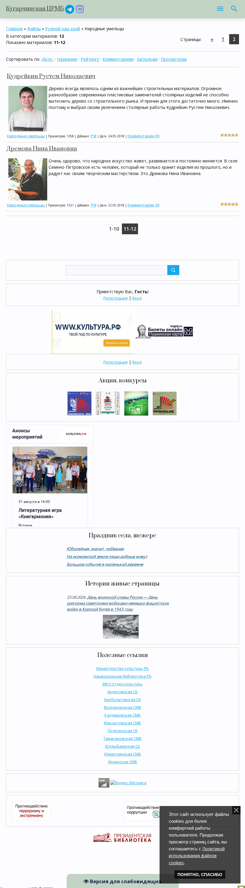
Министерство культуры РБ (122, 668)
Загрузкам (147, 59)
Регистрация (115, 298)
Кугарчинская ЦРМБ (35, 9)
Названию (67, 59)
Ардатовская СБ (122, 691)
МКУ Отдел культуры (122, 684)
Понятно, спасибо (199, 874)
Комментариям (118, 59)
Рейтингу (90, 59)
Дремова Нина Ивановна (42, 149)
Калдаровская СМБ (123, 715)
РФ (94, 136)
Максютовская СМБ (122, 723)
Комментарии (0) (143, 136)
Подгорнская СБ (123, 730)
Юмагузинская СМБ (122, 754)
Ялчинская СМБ (122, 761)
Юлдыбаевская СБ (122, 746)
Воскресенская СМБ (122, 707)
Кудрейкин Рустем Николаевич (51, 76)
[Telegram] (69, 9)
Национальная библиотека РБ (122, 676)
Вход (137, 298)
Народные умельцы (26, 136)
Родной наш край (62, 28)
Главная (14, 28)
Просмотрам (174, 59)
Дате (47, 59)
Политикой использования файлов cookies (197, 855)
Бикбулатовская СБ (122, 699)
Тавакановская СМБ (122, 738)
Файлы (34, 28)
